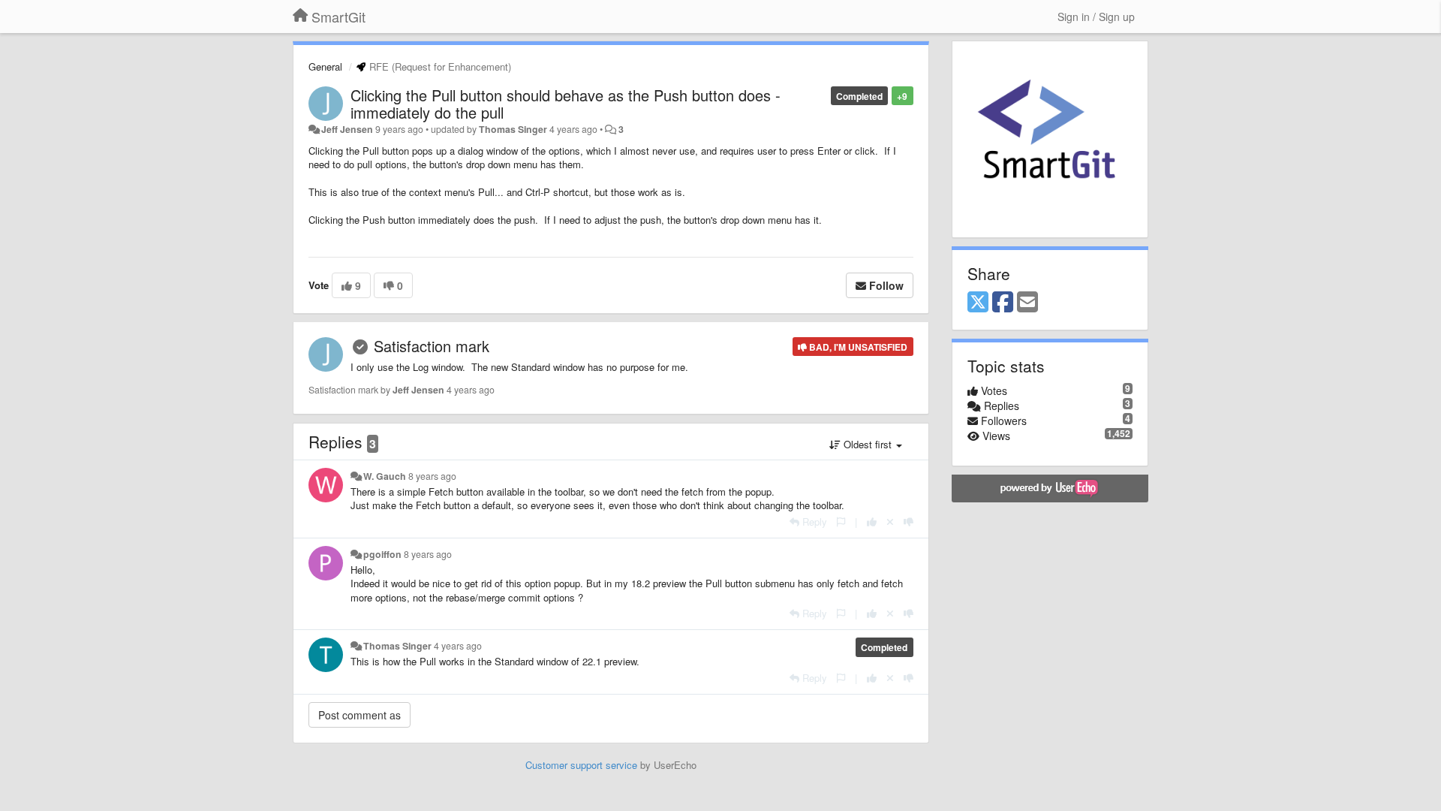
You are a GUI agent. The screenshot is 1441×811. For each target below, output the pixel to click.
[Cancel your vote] (890, 521)
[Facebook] (1002, 302)
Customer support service (581, 765)
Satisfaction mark (431, 346)
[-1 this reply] (908, 521)
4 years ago (458, 646)
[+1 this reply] (872, 521)
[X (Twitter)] (977, 302)
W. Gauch (384, 476)
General (325, 66)
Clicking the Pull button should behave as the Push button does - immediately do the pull (565, 103)
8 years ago (432, 476)
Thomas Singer (513, 129)
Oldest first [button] (868, 444)
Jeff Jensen (347, 129)
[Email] (1027, 302)
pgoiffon (382, 554)
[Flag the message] (841, 521)
